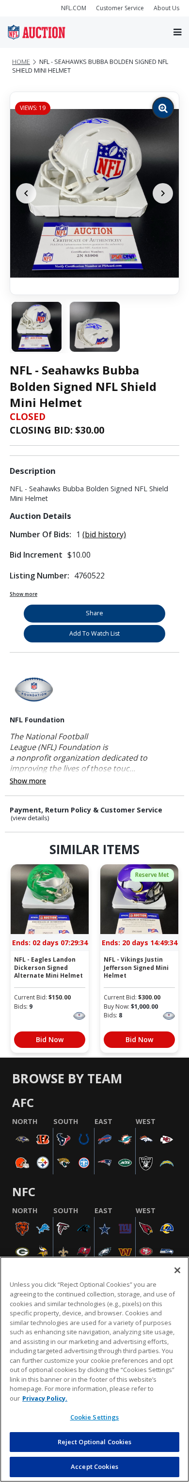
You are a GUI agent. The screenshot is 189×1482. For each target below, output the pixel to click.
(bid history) (104, 534)
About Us (166, 8)
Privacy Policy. (44, 1398)
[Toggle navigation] (177, 32)
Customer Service (120, 8)
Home (21, 62)
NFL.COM (73, 8)
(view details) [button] (30, 818)
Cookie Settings (94, 1417)
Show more (23, 594)
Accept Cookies (94, 1466)
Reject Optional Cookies (95, 1441)
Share (94, 613)
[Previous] (26, 193)
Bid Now (49, 1039)
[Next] (163, 193)
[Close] (177, 1270)
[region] (94, 1369)
